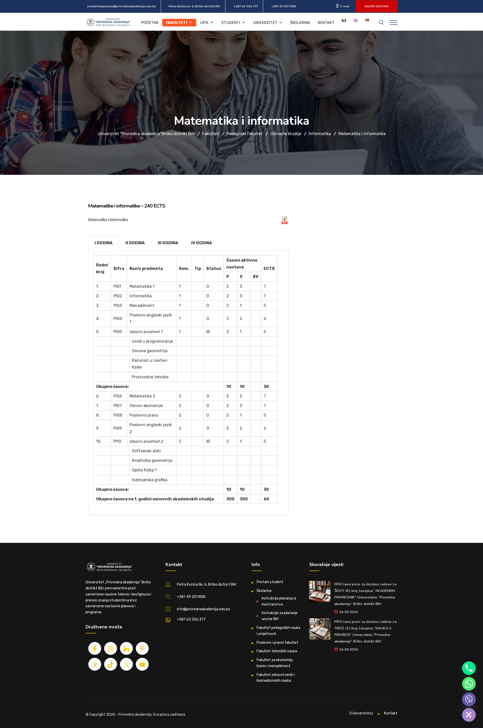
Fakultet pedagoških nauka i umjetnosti (278, 631)
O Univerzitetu (361, 713)
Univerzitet (265, 22)
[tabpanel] (188, 382)
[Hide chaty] (469, 715)
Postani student (270, 582)
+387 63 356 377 (246, 6)
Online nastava (377, 6)
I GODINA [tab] (103, 242)
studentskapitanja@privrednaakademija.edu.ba (121, 6)
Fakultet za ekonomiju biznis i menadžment (275, 663)
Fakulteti (176, 22)
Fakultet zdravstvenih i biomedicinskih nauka (276, 678)
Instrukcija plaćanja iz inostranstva (279, 601)
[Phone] (469, 668)
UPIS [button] (204, 22)
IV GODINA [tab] (201, 242)
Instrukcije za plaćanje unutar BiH (280, 616)
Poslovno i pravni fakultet (277, 642)
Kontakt (326, 22)
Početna (149, 22)
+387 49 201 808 (283, 6)
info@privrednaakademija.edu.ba (203, 609)
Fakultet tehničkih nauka (277, 651)
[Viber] (469, 699)
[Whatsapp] (469, 684)
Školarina (300, 22)
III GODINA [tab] (168, 242)
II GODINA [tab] (135, 242)
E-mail (344, 6)
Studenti (230, 22)
